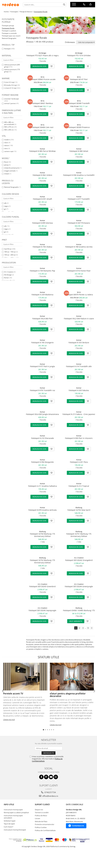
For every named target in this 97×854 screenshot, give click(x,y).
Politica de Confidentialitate (45, 830)
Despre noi (39, 809)
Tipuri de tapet (9, 824)
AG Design (8, 275)
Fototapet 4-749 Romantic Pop (42, 271)
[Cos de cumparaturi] (90, 4)
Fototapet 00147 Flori (79, 79)
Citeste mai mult (9, 719)
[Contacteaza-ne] (84, 4)
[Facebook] (41, 777)
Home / (7, 11)
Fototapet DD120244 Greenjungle (79, 586)
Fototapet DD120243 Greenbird (42, 586)
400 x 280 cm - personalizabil (9, 123)
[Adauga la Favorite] (51, 66)
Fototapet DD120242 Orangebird (79, 560)
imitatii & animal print (11, 168)
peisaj (6, 165)
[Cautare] (64, 5)
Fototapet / (14, 11)
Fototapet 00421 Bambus (42, 103)
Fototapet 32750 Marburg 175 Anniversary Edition (42, 535)
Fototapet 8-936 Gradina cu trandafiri (79, 175)
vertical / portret (10, 103)
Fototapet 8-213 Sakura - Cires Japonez (79, 414)
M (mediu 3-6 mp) (10, 85)
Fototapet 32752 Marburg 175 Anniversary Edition (42, 561)
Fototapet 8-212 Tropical (79, 486)
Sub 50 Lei (7, 249)
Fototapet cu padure (9, 31)
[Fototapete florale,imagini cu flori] (60, 25)
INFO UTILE (9, 804)
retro (6, 148)
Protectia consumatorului (44, 824)
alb (5, 203)
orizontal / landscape (11, 99)
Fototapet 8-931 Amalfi (42, 199)
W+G (42, 77)
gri (5, 209)
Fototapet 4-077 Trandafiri (79, 199)
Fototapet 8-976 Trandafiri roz (42, 390)
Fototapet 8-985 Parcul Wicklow (42, 151)
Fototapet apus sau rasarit (11, 36)
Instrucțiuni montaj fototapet (15, 830)
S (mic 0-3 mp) (9, 82)
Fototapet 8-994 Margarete (42, 462)
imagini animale (9, 171)
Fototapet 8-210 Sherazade (42, 438)
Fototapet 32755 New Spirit (78, 510)
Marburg (79, 507)
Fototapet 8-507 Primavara (79, 223)
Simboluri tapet (9, 821)
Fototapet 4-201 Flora (79, 462)
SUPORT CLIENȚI (42, 804)
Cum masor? (8, 827)
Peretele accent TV (13, 693)
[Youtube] (51, 777)
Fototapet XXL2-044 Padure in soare (79, 318)
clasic (6, 142)
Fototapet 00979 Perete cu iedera (79, 294)
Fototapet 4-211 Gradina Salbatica (42, 486)
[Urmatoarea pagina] (91, 628)
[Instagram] (56, 777)
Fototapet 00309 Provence (79, 127)
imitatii (6, 174)
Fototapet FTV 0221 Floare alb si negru (42, 55)
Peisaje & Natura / (26, 11)
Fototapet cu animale (9, 33)
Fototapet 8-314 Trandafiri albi (79, 366)
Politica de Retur (41, 815)
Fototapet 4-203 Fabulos (79, 390)
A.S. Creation (8, 272)
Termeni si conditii (41, 812)
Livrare (37, 818)
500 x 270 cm (9, 127)
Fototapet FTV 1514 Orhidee (79, 55)
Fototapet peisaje (8, 25)
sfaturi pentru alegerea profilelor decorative (68, 695)
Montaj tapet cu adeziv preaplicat (16, 812)
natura (6, 145)
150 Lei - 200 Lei (10, 255)
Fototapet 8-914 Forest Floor (79, 271)
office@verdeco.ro (50, 796)
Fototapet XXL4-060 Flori (42, 318)
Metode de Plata (41, 821)
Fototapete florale (8, 28)
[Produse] (74, 5)
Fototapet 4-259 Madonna (42, 294)
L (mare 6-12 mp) (10, 88)
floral (6, 162)
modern (7, 140)
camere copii (8, 151)
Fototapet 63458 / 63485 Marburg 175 (79, 610)
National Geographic (9, 38)
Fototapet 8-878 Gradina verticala (42, 510)
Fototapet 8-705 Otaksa (42, 247)
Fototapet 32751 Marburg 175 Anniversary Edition (78, 535)
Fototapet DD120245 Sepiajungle (42, 610)
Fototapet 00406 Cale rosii (42, 127)
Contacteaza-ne (78, 826)
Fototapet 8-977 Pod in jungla (42, 366)
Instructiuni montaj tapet (13, 809)
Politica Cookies (41, 827)
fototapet (7, 49)
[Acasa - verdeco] (10, 4)
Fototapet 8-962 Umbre (42, 175)
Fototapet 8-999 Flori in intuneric (79, 438)
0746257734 (50, 792)
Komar (6, 278)
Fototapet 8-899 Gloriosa (42, 223)
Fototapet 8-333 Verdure (79, 342)
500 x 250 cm (9, 130)
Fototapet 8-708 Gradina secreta (78, 247)
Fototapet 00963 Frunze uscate (42, 79)
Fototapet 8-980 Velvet (78, 151)
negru (6, 206)
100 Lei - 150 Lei (10, 252)
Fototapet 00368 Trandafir (79, 103)
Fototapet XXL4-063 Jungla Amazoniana (42, 414)
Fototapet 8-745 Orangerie (42, 342)
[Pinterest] (46, 777)
